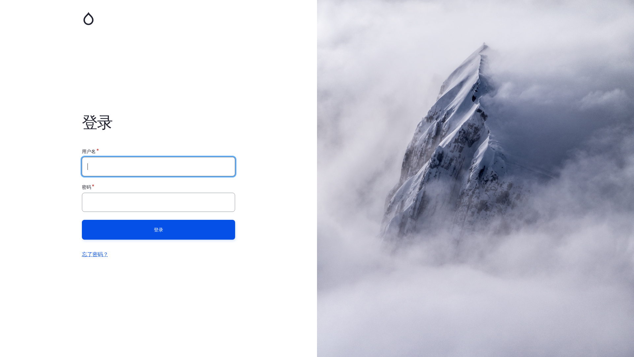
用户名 (89, 151)
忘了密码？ (95, 254)
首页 (158, 18)
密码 (86, 187)
